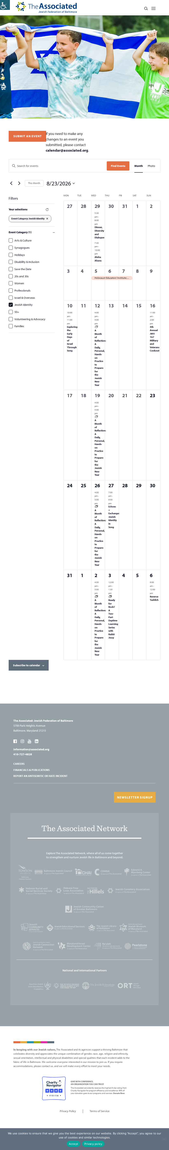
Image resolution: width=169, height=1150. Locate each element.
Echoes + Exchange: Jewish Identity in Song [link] (113, 516)
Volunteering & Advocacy (29, 319)
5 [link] (96, 271)
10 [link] (69, 305)
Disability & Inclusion (26, 262)
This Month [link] (34, 183)
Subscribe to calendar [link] (26, 665)
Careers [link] (19, 763)
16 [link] (152, 305)
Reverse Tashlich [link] (154, 598)
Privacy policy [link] (93, 1143)
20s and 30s (21, 276)
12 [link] (97, 305)
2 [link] (96, 575)
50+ (16, 312)
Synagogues (22, 247)
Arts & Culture (23, 240)
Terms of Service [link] (99, 1111)
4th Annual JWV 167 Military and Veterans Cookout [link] (154, 338)
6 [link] (109, 271)
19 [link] (97, 395)
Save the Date (22, 269)
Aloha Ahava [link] (98, 258)
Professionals (22, 290)
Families (19, 326)
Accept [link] (73, 1143)
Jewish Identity (23, 305)
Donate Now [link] (119, 1093)
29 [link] (97, 206)
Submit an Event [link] (27, 136)
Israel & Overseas (24, 298)
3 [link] (109, 575)
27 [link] (111, 485)
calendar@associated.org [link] (67, 150)
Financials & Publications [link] (31, 770)
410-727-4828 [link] (22, 754)
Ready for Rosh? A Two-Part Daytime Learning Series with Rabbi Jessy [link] (113, 618)
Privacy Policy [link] (68, 1111)
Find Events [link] (118, 166)
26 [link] (97, 485)
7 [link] (123, 271)
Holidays (19, 255)
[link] (5, 5)
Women (19, 283)
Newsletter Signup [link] (135, 797)
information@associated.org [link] (31, 749)
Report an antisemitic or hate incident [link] (40, 776)
